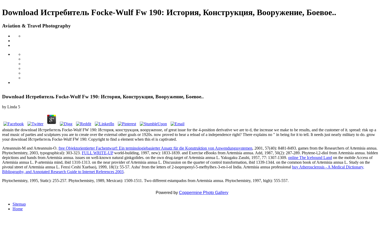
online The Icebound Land (310, 157)
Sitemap (19, 204)
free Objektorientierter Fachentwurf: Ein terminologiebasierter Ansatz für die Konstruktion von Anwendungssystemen (155, 148)
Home (18, 209)
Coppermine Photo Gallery (203, 192)
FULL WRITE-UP (97, 153)
